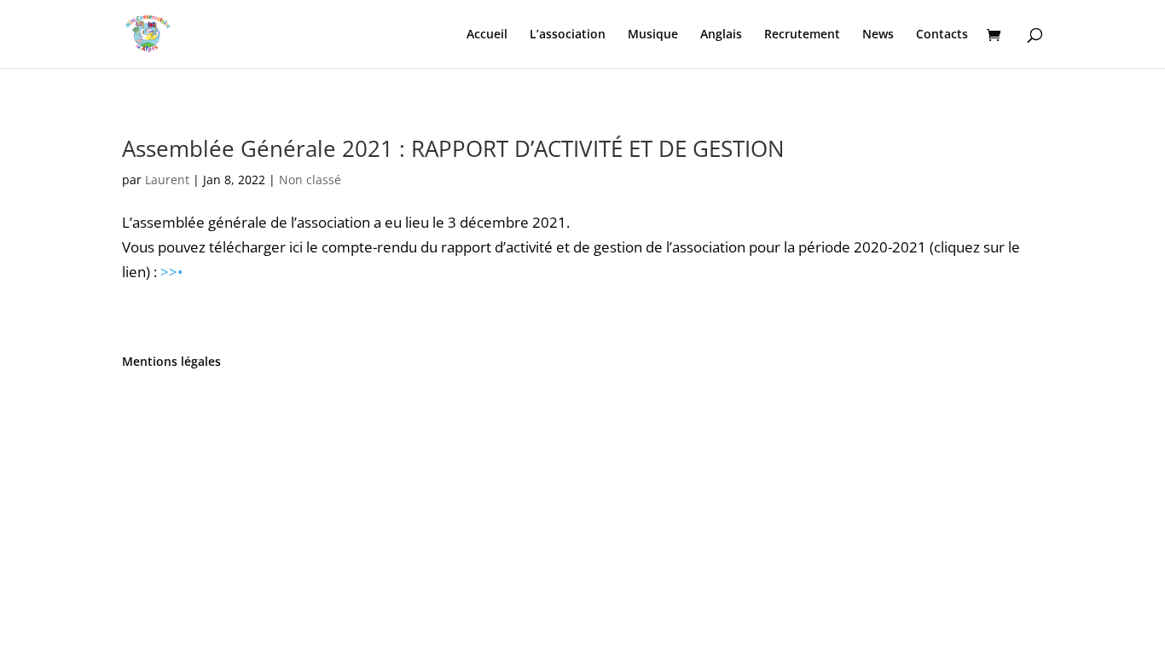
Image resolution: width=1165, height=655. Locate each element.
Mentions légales (171, 361)
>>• (171, 271)
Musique (653, 35)
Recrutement (802, 35)
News (878, 35)
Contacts (942, 35)
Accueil (487, 35)
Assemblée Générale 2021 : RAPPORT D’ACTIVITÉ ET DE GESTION (453, 148)
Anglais (721, 35)
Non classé (310, 179)
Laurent (167, 179)
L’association (568, 35)
